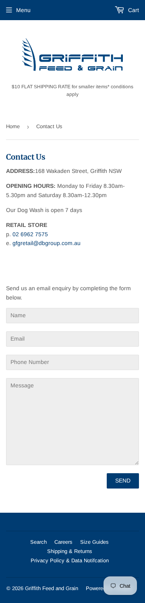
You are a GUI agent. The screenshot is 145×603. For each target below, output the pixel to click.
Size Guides (94, 542)
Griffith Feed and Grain (51, 588)
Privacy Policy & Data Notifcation (70, 560)
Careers (63, 542)
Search (38, 542)
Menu (23, 10)
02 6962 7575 (30, 234)
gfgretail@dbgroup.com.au (46, 243)
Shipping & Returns (69, 551)
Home (13, 126)
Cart (132, 10)
